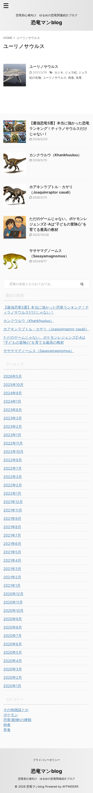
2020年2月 (12, 677)
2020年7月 (12, 635)
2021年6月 (12, 543)
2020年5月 (12, 652)
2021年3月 (12, 568)
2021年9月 (12, 518)
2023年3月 (12, 418)
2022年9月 (12, 460)
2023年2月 (12, 426)
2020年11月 (13, 602)
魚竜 (79, 77)
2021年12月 (13, 501)
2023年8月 (12, 409)
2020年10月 (13, 610)
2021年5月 (12, 552)
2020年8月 (12, 627)
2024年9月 (12, 393)
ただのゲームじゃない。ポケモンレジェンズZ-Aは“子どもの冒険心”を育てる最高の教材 (58, 224)
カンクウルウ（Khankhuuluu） (55, 155)
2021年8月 (12, 527)
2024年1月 (12, 401)
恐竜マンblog (46, 22)
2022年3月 (12, 476)
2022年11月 (13, 443)
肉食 (71, 77)
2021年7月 (12, 535)
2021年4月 (12, 560)
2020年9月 (12, 619)
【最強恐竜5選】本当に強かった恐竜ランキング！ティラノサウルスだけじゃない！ (59, 128)
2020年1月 (12, 686)
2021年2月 (12, 577)
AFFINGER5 (70, 786)
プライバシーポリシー (46, 760)
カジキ (58, 72)
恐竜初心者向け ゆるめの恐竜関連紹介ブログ (46, 778)
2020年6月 (12, 644)
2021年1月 (12, 585)
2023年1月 (12, 435)
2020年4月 (12, 660)
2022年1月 (12, 493)
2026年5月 (12, 376)
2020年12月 (13, 594)
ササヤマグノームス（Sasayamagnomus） (38, 350)
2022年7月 (12, 468)
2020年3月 (12, 669)
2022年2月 (12, 485)
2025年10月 (13, 384)
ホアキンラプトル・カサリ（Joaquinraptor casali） (46, 329)
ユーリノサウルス (43, 66)
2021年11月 (12, 510)
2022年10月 (13, 451)
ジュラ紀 (71, 72)
